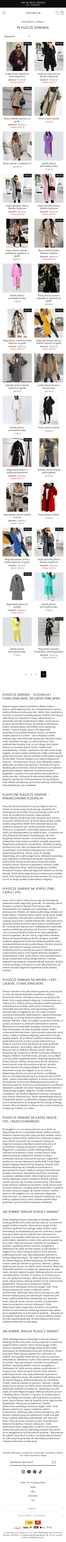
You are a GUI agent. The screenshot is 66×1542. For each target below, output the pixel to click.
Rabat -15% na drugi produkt (33, 1482)
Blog (33, 1491)
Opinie (33, 1487)
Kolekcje (39, 21)
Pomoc (32, 1508)
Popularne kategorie (32, 1515)
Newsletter (33, 1495)
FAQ (33, 1500)
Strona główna (27, 21)
